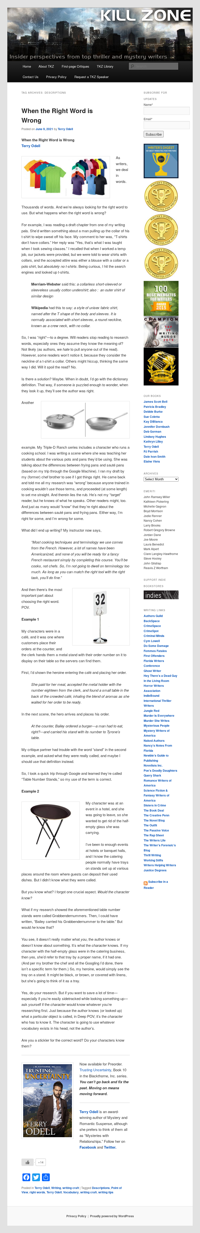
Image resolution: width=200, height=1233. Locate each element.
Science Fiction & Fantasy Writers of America (156, 795)
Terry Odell (65, 129)
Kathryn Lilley (153, 441)
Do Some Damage (156, 645)
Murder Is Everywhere (159, 715)
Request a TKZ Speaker (91, 76)
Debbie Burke (153, 411)
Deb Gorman (152, 431)
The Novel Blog (154, 820)
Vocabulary (71, 1192)
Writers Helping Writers (160, 865)
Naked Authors (154, 740)
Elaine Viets (152, 461)
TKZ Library (105, 66)
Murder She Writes (157, 720)
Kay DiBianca (153, 421)
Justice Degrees (155, 870)
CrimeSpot (151, 631)
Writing (56, 1188)
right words (37, 1192)
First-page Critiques (75, 66)
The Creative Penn (156, 815)
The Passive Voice (156, 830)
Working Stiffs (153, 860)
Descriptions (101, 1188)
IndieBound (151, 695)
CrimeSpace (152, 626)
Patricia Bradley (155, 406)
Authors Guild (153, 616)
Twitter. (110, 1147)
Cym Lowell (152, 641)
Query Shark (152, 775)
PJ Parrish (151, 451)
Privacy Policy (56, 76)
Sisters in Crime (155, 805)
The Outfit (150, 825)
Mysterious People (157, 725)
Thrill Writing (152, 855)
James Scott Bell (155, 401)
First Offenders (154, 655)
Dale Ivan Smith (154, 456)
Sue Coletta (152, 416)
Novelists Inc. (153, 765)
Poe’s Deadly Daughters (160, 770)
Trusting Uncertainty (95, 1069)
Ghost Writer (152, 671)
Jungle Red (151, 710)
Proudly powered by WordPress (112, 1216)
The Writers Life (155, 840)
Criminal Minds (154, 636)
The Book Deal (154, 810)
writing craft (70, 1188)
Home (27, 66)
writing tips (105, 1192)
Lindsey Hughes (155, 436)
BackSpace (152, 621)
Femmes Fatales (155, 651)
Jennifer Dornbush (157, 426)
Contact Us (31, 76)
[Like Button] (27, 1162)
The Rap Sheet (154, 835)
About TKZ (46, 66)
